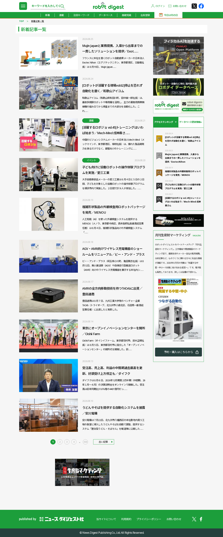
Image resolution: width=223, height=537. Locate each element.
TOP (21, 21)
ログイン (160, 6)
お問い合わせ (179, 6)
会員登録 (145, 15)
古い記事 (103, 441)
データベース (105, 15)
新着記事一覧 (37, 21)
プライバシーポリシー (148, 519)
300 (85, 441)
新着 (47, 15)
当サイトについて (106, 519)
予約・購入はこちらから (178, 352)
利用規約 (126, 519)
